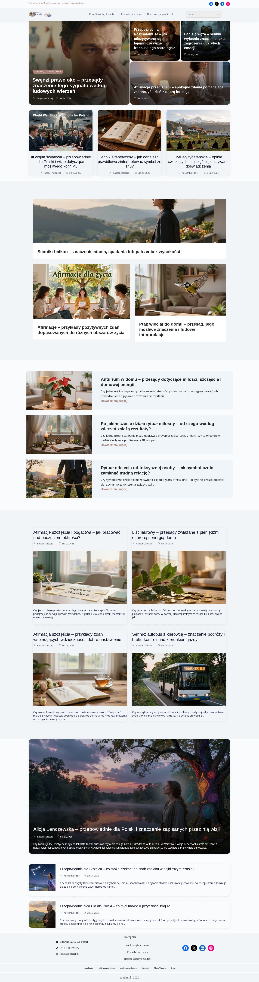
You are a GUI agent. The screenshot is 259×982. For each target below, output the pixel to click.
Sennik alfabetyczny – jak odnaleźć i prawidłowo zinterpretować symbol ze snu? (129, 161)
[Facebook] (211, 4)
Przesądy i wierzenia (131, 14)
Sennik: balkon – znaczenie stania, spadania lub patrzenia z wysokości (109, 251)
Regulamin (88, 968)
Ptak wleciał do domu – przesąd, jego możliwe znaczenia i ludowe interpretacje (176, 329)
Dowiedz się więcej (114, 401)
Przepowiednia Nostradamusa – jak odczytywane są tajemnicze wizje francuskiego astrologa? (154, 39)
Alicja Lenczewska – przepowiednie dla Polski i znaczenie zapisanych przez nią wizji (126, 829)
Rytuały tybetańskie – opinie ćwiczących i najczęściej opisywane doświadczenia (198, 161)
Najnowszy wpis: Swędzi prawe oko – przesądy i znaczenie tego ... (57, 3)
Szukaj (217, 14)
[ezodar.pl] (40, 14)
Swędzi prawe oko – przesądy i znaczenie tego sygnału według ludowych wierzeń (70, 85)
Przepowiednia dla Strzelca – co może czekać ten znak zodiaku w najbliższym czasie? (127, 869)
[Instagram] (228, 4)
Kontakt (145, 968)
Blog (173, 968)
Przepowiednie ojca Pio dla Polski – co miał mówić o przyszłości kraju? (115, 906)
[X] (217, 4)
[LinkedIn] (222, 4)
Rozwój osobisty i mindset (102, 14)
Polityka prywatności (106, 968)
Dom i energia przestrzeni (160, 14)
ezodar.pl (125, 977)
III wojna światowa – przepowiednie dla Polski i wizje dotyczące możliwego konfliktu (61, 161)
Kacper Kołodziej (44, 98)
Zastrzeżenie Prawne (128, 968)
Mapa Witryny (160, 968)
